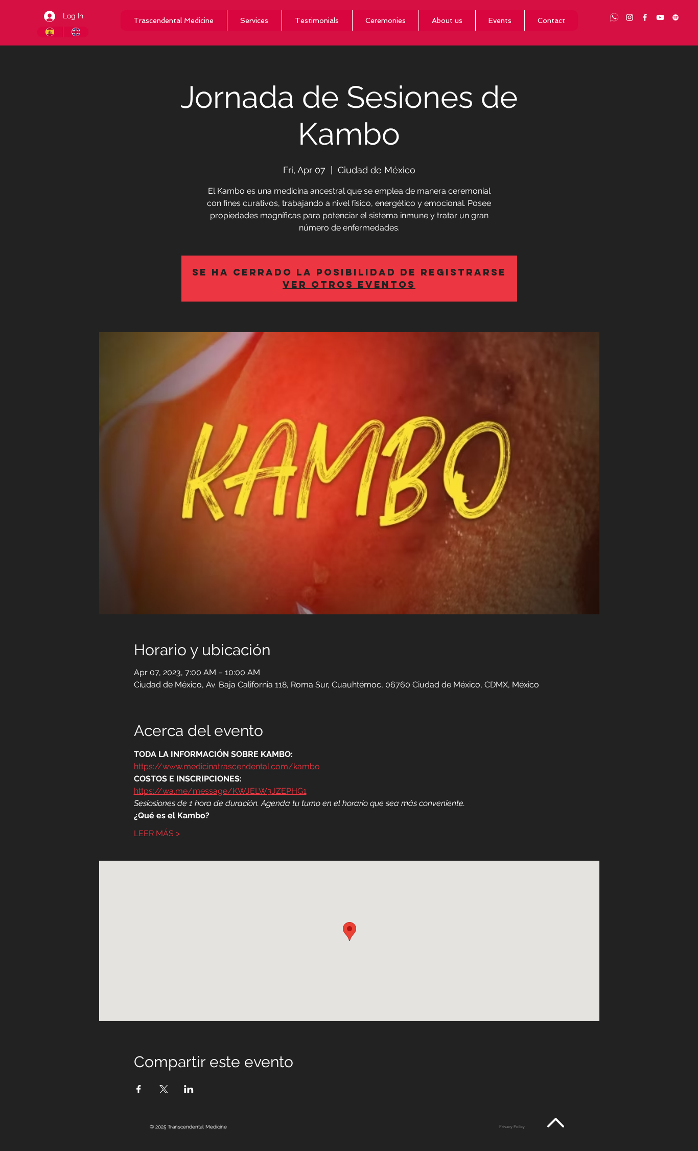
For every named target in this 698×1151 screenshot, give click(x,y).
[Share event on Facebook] (139, 1089)
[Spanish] (50, 32)
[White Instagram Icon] (629, 17)
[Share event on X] (164, 1089)
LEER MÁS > (157, 833)
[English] (76, 32)
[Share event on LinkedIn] (189, 1089)
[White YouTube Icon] (660, 17)
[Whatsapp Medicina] (614, 17)
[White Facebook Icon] (644, 17)
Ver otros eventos (349, 284)
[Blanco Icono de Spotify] (675, 17)
